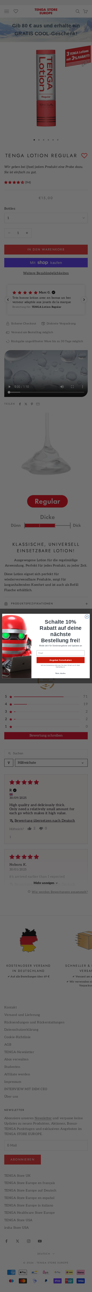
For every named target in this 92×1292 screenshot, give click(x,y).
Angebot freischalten (60, 660)
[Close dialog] (87, 617)
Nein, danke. (60, 673)
